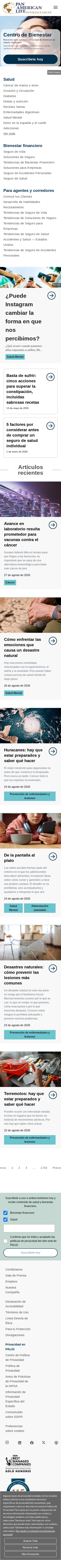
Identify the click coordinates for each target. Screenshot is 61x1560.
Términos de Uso (17, 1312)
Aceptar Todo (30, 1540)
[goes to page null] (50, 296)
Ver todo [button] (9, 133)
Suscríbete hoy (30, 59)
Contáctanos (14, 1269)
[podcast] (56, 1443)
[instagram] (7, 1443)
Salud (13, 1219)
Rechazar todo (30, 1547)
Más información (30, 1554)
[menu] (55, 7)
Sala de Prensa (15, 1275)
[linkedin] (20, 1443)
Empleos (11, 1281)
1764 (43, 1167)
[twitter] (44, 1443)
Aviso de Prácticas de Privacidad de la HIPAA (17, 1381)
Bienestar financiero (22, 1212)
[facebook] (32, 1443)
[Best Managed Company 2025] (30, 1464)
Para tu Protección (17, 1329)
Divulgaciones (14, 1335)
